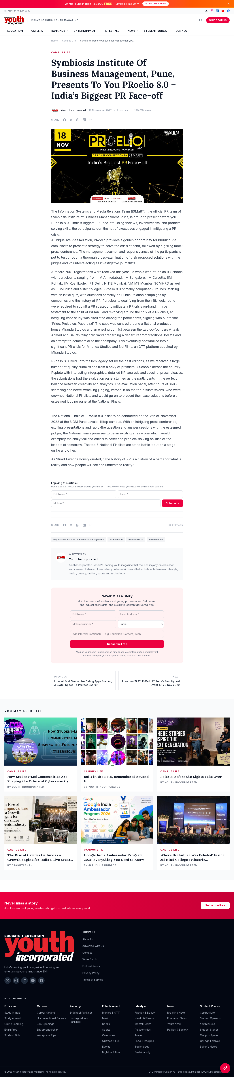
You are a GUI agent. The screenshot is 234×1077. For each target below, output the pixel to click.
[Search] (200, 20)
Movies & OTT (111, 1012)
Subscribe (172, 503)
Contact (87, 952)
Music (105, 1018)
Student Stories (209, 1029)
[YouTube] (223, 11)
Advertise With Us (93, 945)
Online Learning (13, 1023)
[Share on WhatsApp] (78, 120)
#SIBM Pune (116, 539)
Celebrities (108, 1035)
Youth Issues (207, 1023)
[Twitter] (206, 11)
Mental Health (143, 1023)
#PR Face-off (136, 539)
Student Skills (12, 1035)
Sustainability (142, 1052)
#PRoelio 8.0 (156, 539)
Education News (177, 1018)
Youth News (174, 1023)
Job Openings (45, 1023)
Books (106, 1023)
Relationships (143, 1029)
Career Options (46, 1012)
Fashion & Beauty (145, 1012)
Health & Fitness (144, 1018)
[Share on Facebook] (64, 120)
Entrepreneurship (47, 1029)
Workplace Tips (46, 1035)
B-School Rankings (81, 1012)
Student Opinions (210, 1018)
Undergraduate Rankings (79, 1020)
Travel (138, 1035)
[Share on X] (71, 120)
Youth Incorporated (83, 559)
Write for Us (218, 20)
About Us (87, 939)
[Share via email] (91, 120)
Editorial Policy (91, 966)
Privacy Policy (90, 972)
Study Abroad (12, 1018)
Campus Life (69, 40)
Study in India (12, 1012)
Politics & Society (177, 1029)
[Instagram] (212, 11)
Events (106, 1046)
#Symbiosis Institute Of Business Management (78, 539)
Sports (106, 1029)
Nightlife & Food (111, 1052)
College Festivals (210, 1040)
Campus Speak (209, 1035)
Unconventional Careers (51, 1018)
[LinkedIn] (217, 11)
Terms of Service (92, 979)
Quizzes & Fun (111, 1040)
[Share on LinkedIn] (84, 120)
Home (54, 40)
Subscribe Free (155, 3)
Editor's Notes (208, 1046)
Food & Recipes (144, 1040)
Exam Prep (10, 1029)
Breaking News (176, 1012)
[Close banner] (228, 3)
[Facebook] (228, 11)
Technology (142, 1046)
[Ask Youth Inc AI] (225, 1068)
